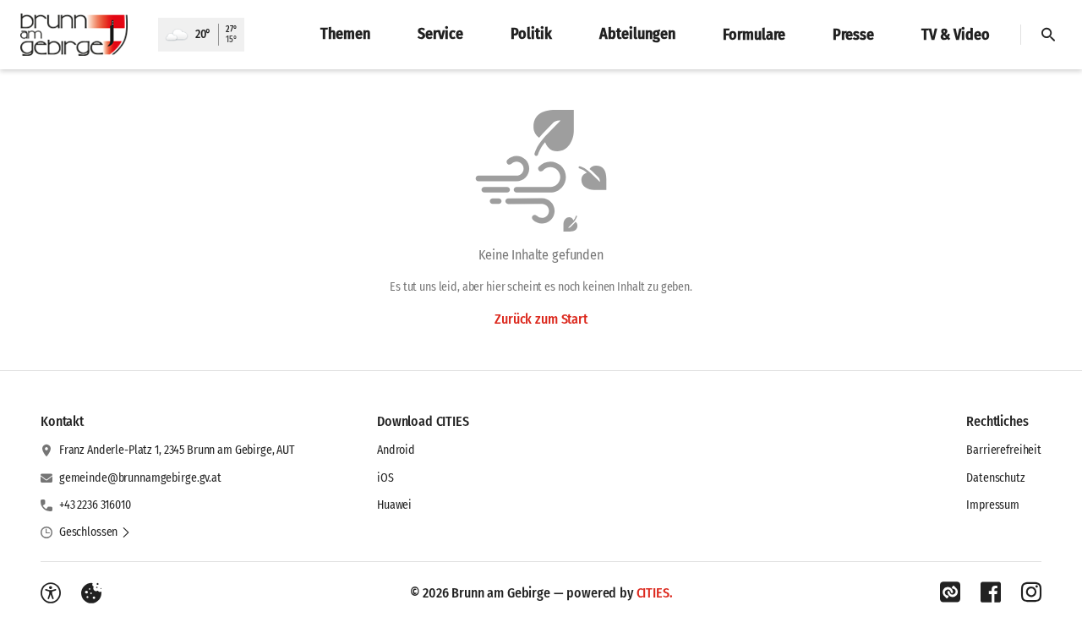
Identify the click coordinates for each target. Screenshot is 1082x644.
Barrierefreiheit (1003, 450)
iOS (385, 478)
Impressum (992, 505)
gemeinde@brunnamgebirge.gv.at (140, 478)
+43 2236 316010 (95, 505)
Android (396, 450)
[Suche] (1048, 34)
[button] (95, 532)
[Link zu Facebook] (991, 592)
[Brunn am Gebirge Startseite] (79, 35)
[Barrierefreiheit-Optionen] (51, 593)
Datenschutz (995, 478)
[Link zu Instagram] (1031, 592)
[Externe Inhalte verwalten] (91, 593)
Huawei (394, 505)
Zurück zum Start (541, 319)
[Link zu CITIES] (950, 592)
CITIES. (655, 593)
